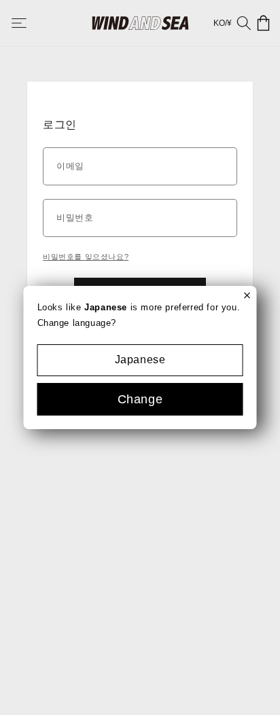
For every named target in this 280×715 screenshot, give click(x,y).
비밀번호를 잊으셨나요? (85, 257)
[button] (28, 23)
